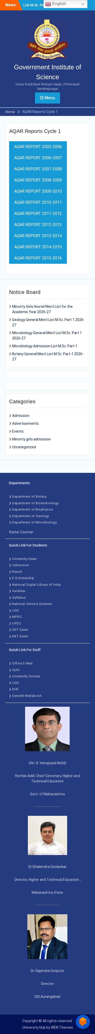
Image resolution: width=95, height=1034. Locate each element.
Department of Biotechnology (35, 503)
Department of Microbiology (34, 522)
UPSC (16, 623)
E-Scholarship (23, 578)
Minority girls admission (31, 439)
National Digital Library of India (36, 584)
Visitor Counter (21, 532)
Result (17, 572)
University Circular (26, 676)
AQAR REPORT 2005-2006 (38, 146)
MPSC (17, 617)
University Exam (24, 559)
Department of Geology (30, 516)
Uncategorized (24, 447)
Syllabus (19, 597)
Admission (20, 416)
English (58, 4)
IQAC (16, 670)
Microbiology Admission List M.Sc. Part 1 (44, 346)
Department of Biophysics (32, 509)
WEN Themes (62, 1027)
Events (18, 431)
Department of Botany (29, 496)
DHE (15, 689)
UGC (15, 610)
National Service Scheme (32, 604)
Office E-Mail (22, 663)
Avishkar (19, 591)
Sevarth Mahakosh (27, 696)
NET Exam (20, 636)
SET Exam (20, 630)
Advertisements (25, 423)
